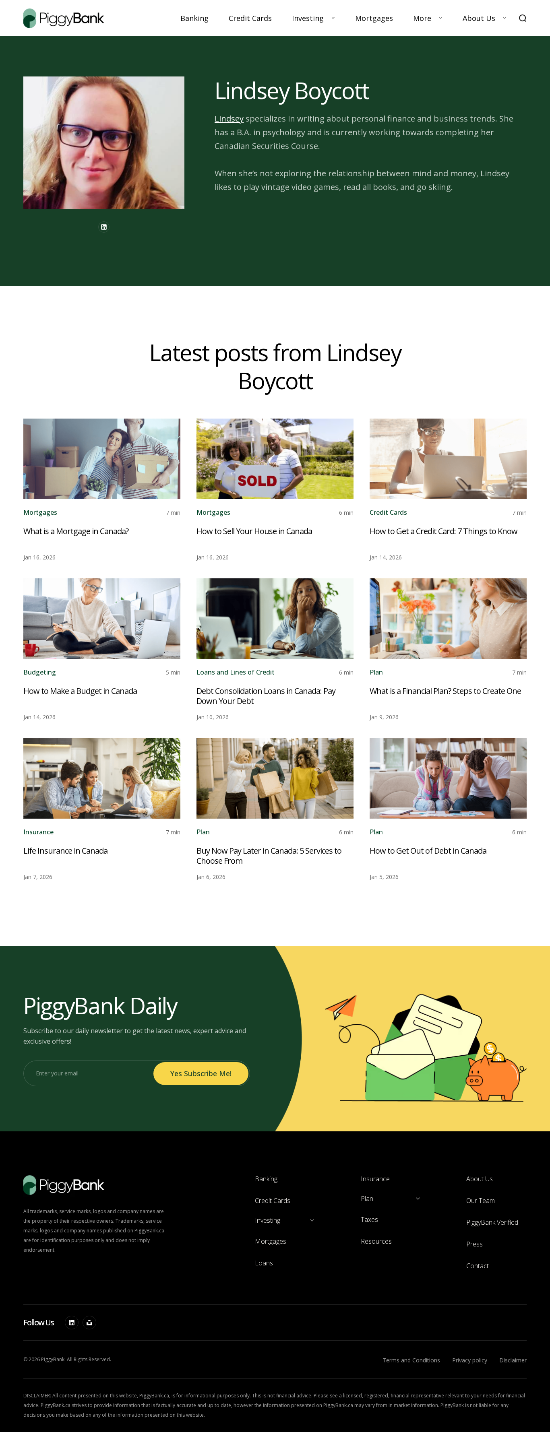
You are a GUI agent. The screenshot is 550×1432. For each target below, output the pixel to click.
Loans (264, 1263)
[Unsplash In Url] (89, 1322)
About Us (479, 18)
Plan (376, 672)
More (422, 18)
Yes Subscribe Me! (201, 1073)
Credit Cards (250, 18)
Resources (376, 1241)
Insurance (38, 831)
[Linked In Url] (72, 1322)
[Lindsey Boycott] (104, 227)
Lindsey (229, 118)
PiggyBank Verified (492, 1222)
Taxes (369, 1219)
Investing (308, 18)
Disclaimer (513, 1360)
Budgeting (39, 672)
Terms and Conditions (411, 1360)
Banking (194, 18)
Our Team (480, 1200)
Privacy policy (469, 1360)
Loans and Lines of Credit (235, 672)
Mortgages (374, 18)
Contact (477, 1265)
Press (474, 1244)
